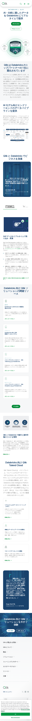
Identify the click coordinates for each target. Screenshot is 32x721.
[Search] (20, 4)
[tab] (10, 207)
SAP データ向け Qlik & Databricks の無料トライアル (16, 279)
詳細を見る (6, 454)
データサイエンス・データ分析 (12, 248)
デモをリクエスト (16, 28)
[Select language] (24, 4)
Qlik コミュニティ (7, 691)
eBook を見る (16, 23)
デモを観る (16, 406)
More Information (15, 717)
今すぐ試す (10, 630)
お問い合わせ (21, 630)
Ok (15, 714)
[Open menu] (28, 4)
